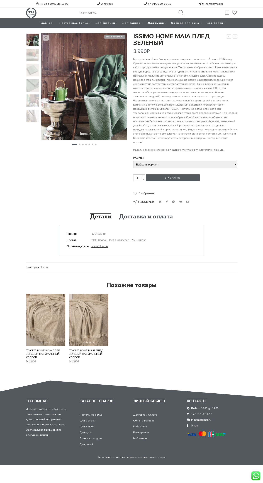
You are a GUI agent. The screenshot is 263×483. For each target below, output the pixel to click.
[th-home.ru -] (31, 13)
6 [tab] (92, 144)
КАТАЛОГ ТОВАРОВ (96, 401)
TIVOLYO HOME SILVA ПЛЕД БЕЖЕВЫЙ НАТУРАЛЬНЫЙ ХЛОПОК (43, 354)
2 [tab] (79, 144)
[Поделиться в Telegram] (173, 202)
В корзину (173, 177)
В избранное (146, 193)
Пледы (44, 267)
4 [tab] (86, 144)
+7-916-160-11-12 (159, 4)
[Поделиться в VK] (167, 202)
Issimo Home (99, 246)
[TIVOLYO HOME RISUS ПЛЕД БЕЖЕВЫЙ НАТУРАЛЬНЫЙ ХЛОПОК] (88, 320)
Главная (46, 23)
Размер (139, 158)
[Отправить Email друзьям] (187, 202)
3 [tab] (83, 144)
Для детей (214, 23)
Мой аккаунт (141, 438)
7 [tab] (95, 144)
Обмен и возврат (143, 420)
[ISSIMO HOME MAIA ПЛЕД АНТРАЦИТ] (229, 36)
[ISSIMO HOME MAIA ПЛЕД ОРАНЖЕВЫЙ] (235, 36)
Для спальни (105, 23)
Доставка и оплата (146, 216)
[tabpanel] (84, 87)
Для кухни (156, 23)
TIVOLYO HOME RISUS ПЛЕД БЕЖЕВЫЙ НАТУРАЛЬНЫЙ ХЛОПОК (86, 354)
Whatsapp (106, 4)
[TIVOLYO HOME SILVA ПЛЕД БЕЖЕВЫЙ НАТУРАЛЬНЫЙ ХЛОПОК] (45, 320)
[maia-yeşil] (32, 39)
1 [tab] (74, 144)
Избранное (140, 426)
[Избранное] (46, 38)
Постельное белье (73, 23)
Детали (100, 216)
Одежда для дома (185, 23)
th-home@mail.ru (212, 4)
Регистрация (141, 432)
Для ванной (131, 23)
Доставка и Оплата (145, 414)
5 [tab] (89, 144)
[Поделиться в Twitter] (160, 202)
